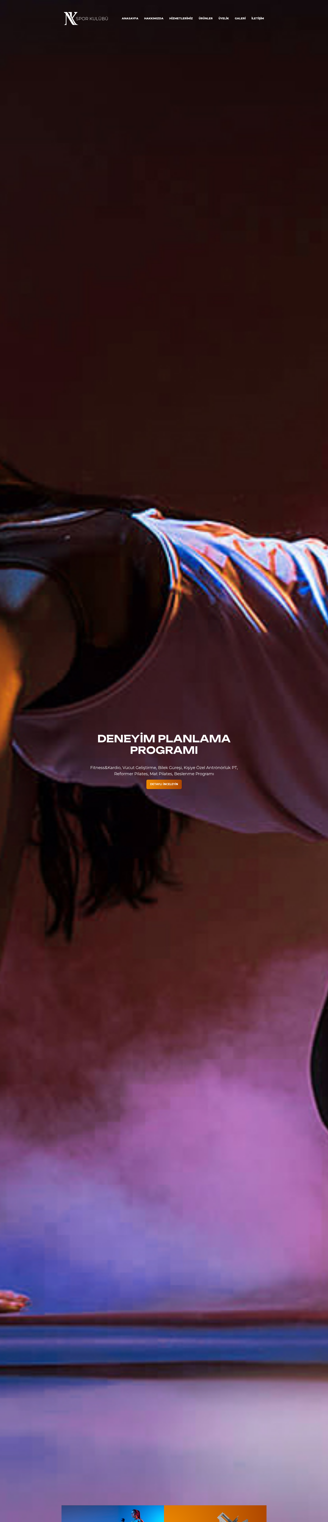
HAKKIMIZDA (153, 18)
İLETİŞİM (257, 18)
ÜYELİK (223, 18)
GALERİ (240, 18)
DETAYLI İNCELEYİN (164, 784)
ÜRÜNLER (206, 18)
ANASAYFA (130, 18)
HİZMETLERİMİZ (181, 18)
